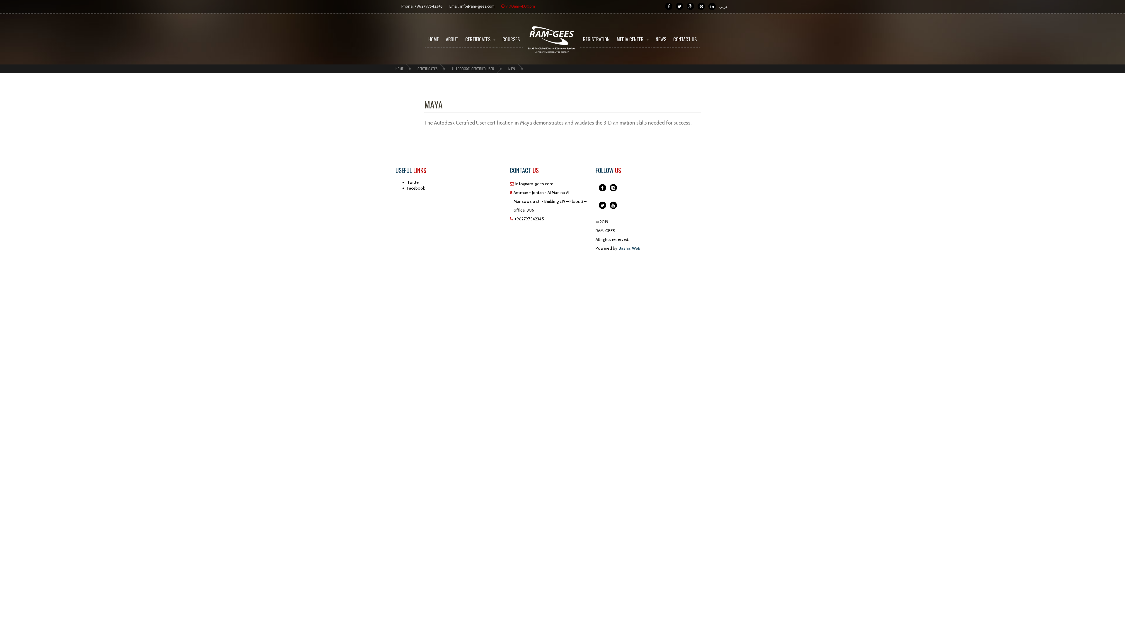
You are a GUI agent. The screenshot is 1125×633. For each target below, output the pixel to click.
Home (433, 39)
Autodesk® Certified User (473, 68)
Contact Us (685, 39)
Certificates (477, 39)
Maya (512, 68)
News (661, 39)
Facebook (416, 188)
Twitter (413, 182)
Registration (596, 39)
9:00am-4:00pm (519, 6)
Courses (511, 39)
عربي (723, 6)
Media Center (630, 39)
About (452, 39)
